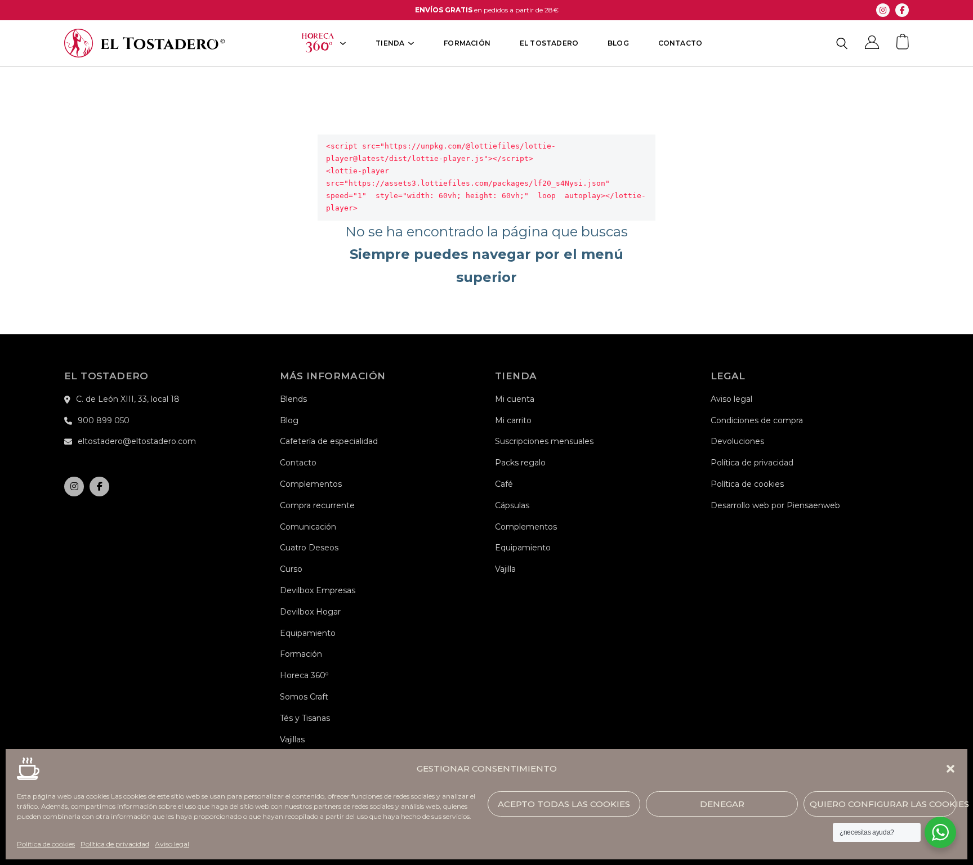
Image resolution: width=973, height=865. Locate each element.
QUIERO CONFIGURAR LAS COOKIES (883, 803)
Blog (618, 43)
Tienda (390, 43)
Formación (467, 43)
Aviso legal (172, 844)
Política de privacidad (115, 844)
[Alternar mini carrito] (902, 42)
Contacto (680, 43)
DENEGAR (722, 803)
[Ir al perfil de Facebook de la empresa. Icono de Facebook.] (902, 10)
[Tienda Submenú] (411, 43)
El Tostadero (549, 43)
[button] (950, 768)
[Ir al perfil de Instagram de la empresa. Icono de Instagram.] (883, 10)
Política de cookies (46, 844)
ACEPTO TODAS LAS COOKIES (564, 803)
